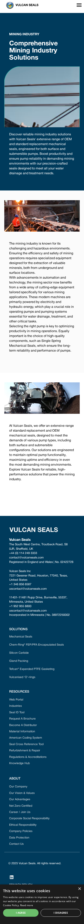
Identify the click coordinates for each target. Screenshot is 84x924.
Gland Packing (18, 661)
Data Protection (19, 837)
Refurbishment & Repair (24, 750)
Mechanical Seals (20, 636)
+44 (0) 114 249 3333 (23, 553)
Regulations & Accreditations (27, 757)
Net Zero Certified (20, 806)
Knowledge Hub (19, 763)
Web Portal (16, 699)
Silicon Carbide (19, 653)
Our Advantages (19, 799)
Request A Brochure (22, 719)
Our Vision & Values (22, 793)
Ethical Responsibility (22, 825)
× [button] (79, 888)
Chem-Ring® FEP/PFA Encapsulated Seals (36, 645)
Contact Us (16, 844)
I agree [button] (21, 912)
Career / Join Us (19, 812)
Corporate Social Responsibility (29, 818)
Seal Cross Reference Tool (26, 744)
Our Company (18, 786)
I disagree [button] (61, 912)
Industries (15, 706)
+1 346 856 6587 (20, 584)
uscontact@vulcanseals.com (28, 589)
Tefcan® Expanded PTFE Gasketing (31, 669)
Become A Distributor (23, 725)
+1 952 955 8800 (20, 606)
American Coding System (25, 738)
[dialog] (42, 904)
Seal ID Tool (16, 712)
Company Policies (20, 831)
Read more (26, 905)
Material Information (22, 731)
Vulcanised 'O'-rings (22, 677)
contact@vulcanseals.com (26, 557)
